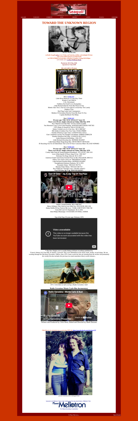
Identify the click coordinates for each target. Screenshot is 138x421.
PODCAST (71, 96)
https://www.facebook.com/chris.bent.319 (84, 330)
